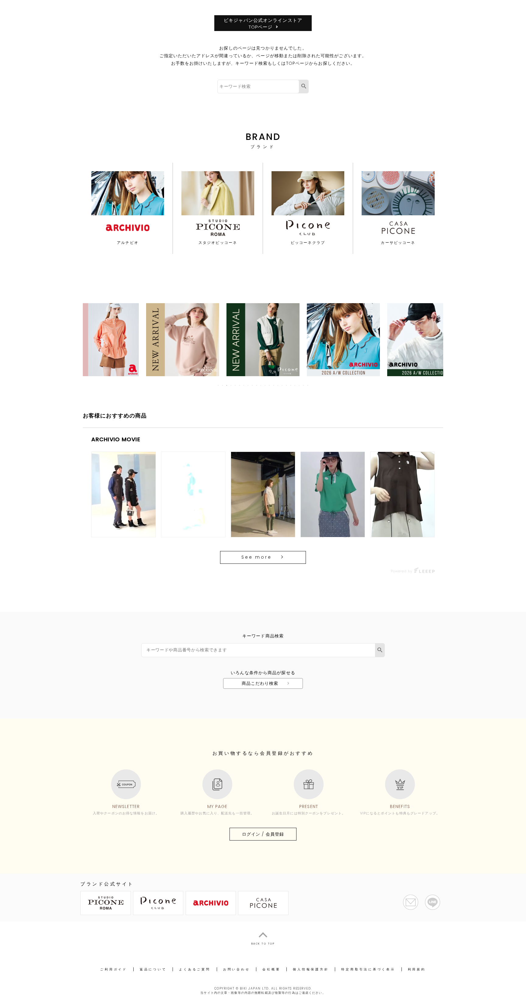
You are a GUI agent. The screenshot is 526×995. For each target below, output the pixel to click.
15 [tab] (278, 385)
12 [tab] (265, 385)
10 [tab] (256, 385)
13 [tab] (269, 385)
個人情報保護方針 (311, 969)
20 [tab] (299, 385)
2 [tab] (222, 385)
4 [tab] (231, 385)
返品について (153, 969)
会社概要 (271, 969)
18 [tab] (291, 385)
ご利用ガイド (113, 969)
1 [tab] (218, 385)
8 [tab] (248, 385)
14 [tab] (273, 385)
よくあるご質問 (194, 969)
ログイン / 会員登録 (263, 834)
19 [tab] (295, 385)
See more (256, 557)
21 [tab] (303, 385)
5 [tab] (235, 385)
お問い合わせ (236, 969)
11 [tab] (261, 385)
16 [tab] (282, 385)
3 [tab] (227, 385)
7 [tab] (244, 385)
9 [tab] (252, 385)
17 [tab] (286, 385)
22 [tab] (308, 385)
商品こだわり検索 (260, 683)
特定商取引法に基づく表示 (368, 969)
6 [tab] (239, 385)
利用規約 (417, 969)
